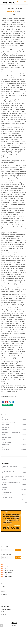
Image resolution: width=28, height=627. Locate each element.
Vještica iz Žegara (6, 418)
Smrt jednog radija (7, 497)
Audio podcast (8, 572)
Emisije (3, 589)
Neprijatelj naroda (6, 437)
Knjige (2, 604)
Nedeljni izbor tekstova (7, 547)
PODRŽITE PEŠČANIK (7, 404)
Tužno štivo (5, 487)
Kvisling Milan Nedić (7, 492)
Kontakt (3, 611)
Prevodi (6, 568)
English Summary (6, 554)
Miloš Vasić (11, 12)
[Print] (14, 14)
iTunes (6, 574)
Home (2, 583)
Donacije (3, 614)
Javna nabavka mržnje (8, 471)
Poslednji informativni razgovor (10, 466)
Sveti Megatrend (6, 442)
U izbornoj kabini (6, 427)
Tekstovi (3, 586)
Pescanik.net (8, 564)
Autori (6, 566)
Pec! (3, 447)
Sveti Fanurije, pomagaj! (8, 422)
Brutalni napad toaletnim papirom (11, 482)
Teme (2, 596)
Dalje (25, 452)
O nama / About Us (6, 609)
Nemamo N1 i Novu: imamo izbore (11, 432)
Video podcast (8, 576)
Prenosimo (4, 594)
